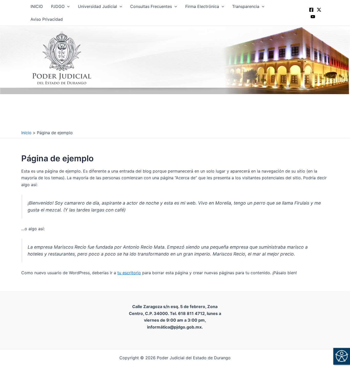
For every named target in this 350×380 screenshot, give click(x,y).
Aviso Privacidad (46, 19)
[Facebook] (311, 9)
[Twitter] (319, 9)
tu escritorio (129, 272)
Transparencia (245, 6)
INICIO (36, 6)
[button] (67, 6)
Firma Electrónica (202, 6)
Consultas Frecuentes (151, 6)
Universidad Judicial (97, 6)
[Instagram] (313, 16)
